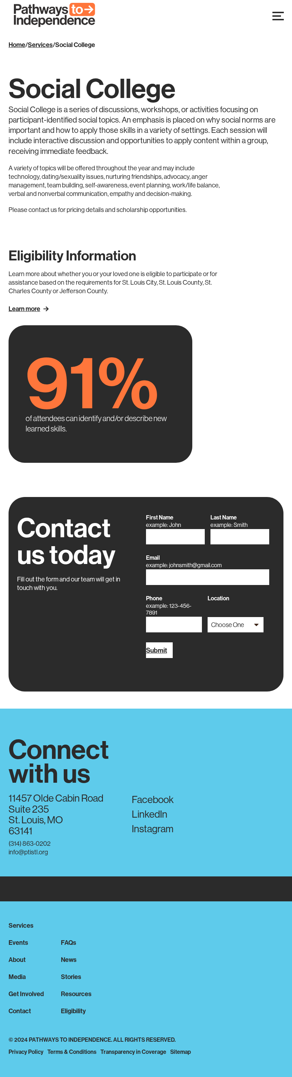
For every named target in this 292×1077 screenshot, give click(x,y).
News (69, 960)
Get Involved (26, 994)
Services (40, 45)
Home (17, 45)
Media (17, 977)
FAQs (68, 942)
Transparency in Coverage (133, 1051)
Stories (71, 977)
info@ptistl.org (28, 852)
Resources (76, 994)
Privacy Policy (26, 1051)
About (17, 960)
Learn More (24, 309)
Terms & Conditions (72, 1051)
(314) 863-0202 (30, 843)
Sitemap (180, 1051)
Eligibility (73, 1011)
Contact (20, 1011)
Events (18, 942)
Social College (75, 45)
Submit (156, 650)
